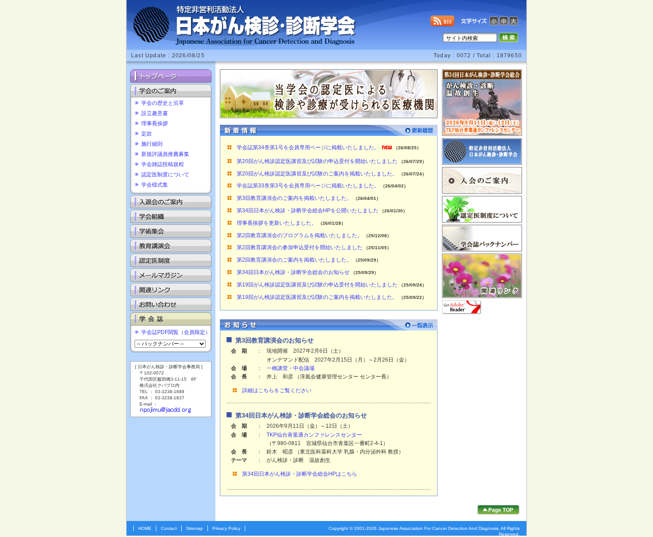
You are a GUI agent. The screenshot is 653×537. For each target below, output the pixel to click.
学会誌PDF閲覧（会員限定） (176, 332)
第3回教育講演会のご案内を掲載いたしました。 (294, 198)
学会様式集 (154, 185)
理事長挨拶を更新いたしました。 (277, 223)
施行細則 (152, 144)
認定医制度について (165, 174)
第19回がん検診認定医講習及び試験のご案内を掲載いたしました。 (317, 297)
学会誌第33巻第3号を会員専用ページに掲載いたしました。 (308, 186)
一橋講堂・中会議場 (291, 368)
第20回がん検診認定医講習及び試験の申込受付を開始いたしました (317, 161)
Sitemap (194, 528)
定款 (146, 134)
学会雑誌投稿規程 (162, 164)
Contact (169, 528)
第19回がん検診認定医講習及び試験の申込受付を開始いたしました (317, 285)
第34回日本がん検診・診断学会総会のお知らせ (293, 272)
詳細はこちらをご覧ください (276, 390)
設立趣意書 (154, 113)
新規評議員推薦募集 (165, 154)
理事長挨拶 (154, 123)
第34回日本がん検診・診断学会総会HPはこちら (299, 474)
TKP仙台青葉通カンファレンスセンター (314, 435)
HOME (144, 528)
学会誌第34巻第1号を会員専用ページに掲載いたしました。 (308, 147)
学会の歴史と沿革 (162, 103)
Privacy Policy (226, 528)
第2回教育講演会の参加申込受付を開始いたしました (299, 247)
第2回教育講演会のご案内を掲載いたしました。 (294, 260)
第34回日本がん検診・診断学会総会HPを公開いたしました (307, 210)
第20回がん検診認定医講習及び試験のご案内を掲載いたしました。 (317, 174)
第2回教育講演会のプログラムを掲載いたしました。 (299, 235)
